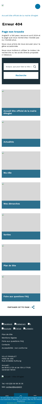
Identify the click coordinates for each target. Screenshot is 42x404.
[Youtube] (6, 329)
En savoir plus (12, 403)
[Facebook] (7, 324)
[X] (29, 324)
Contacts (6, 344)
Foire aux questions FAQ (13, 341)
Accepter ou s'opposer (27, 403)
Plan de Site (7, 334)
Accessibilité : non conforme (14, 348)
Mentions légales (9, 338)
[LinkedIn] (28, 329)
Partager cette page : (19, 307)
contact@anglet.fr (14, 387)
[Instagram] (20, 324)
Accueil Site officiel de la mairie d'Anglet (20, 15)
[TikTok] (17, 329)
